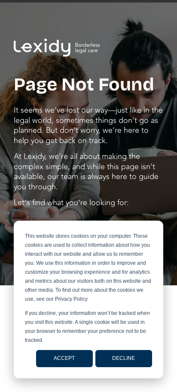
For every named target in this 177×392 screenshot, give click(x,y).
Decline (123, 358)
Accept (64, 358)
